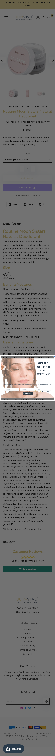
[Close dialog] (53, 356)
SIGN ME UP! (27, 393)
